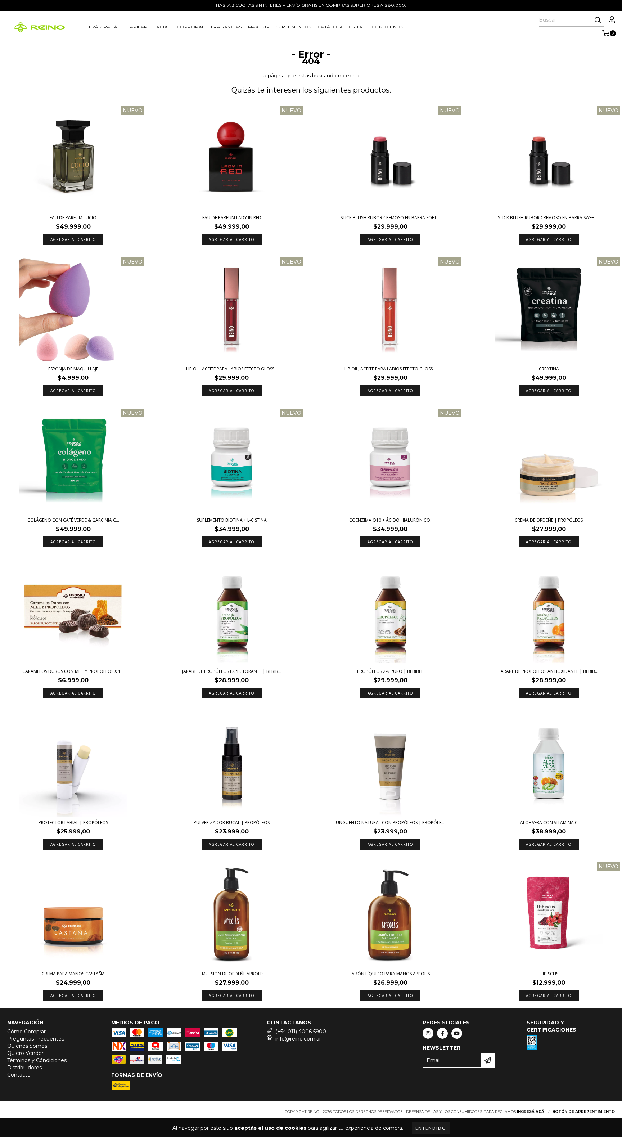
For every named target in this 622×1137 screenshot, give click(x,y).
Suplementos (293, 27)
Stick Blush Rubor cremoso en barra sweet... (549, 218)
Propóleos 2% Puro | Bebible (390, 671)
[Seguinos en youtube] (456, 1033)
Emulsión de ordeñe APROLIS (231, 974)
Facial (162, 27)
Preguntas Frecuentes (35, 1038)
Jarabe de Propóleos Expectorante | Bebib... (231, 671)
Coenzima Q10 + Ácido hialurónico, (390, 520)
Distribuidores (24, 1067)
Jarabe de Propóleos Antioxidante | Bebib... (549, 671)
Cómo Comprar (26, 1031)
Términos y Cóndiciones (37, 1060)
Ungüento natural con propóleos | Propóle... (390, 822)
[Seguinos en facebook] (442, 1033)
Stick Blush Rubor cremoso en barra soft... (390, 218)
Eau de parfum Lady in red (231, 218)
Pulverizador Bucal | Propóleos (232, 822)
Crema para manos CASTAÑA (73, 974)
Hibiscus (549, 974)
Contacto (19, 1074)
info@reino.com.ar (298, 1038)
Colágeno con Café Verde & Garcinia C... (73, 520)
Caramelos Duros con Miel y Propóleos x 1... (73, 671)
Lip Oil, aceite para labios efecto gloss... (232, 369)
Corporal (191, 27)
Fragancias (226, 27)
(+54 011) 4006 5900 (300, 1031)
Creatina (549, 369)
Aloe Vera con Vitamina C (549, 822)
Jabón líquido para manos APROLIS (390, 974)
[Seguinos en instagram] (428, 1033)
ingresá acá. (531, 1111)
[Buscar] (598, 20)
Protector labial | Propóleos (73, 822)
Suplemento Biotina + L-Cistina (232, 520)
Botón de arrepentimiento (583, 1111)
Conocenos (387, 27)
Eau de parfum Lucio (73, 218)
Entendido (430, 1128)
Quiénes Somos (27, 1046)
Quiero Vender (25, 1053)
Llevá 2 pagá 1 (102, 27)
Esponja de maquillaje (73, 369)
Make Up (259, 27)
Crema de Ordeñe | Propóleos (549, 520)
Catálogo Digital (341, 27)
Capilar (137, 27)
